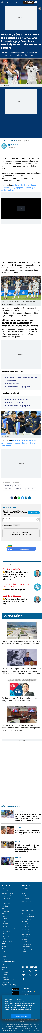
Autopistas (5, 956)
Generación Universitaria (26, 928)
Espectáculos (6, 931)
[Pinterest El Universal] (36, 975)
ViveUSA (25, 939)
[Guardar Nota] (29, 497)
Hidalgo (24, 896)
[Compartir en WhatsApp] (18, 497)
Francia (16, 485)
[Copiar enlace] (26, 497)
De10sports (26, 934)
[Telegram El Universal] (23, 971)
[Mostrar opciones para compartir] (39, 8)
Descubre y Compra (29, 914)
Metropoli (5, 913)
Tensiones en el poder (15, 589)
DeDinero (25, 936)
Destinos (5, 954)
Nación (4, 888)
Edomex (25, 888)
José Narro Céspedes (12, 596)
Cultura (4, 934)
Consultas (5, 959)
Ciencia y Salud (7, 941)
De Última (5, 972)
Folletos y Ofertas (28, 916)
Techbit (4, 946)
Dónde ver (30, 488)
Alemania (7, 485)
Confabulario (6, 936)
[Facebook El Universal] (30, 971)
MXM (3, 944)
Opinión (7, 564)
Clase (3, 964)
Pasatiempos (26, 944)
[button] (28, 2)
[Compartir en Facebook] (11, 497)
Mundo (4, 908)
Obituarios (25, 924)
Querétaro (25, 898)
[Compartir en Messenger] (22, 497)
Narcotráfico (6, 918)
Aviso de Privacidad (23, 1009)
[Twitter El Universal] (36, 971)
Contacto (21, 1021)
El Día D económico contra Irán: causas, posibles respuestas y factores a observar (16, 575)
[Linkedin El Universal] (23, 979)
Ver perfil (12, 148)
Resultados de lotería (27, 950)
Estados (4, 916)
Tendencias (5, 939)
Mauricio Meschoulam (12, 569)
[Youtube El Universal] (23, 975)
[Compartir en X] (15, 497)
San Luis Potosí (27, 901)
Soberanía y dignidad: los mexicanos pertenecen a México (16, 601)
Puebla (24, 893)
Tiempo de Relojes (8, 979)
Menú (3, 949)
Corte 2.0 (5, 891)
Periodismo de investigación (7, 897)
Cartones (5, 923)
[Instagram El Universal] (30, 975)
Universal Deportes (9, 141)
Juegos (24, 941)
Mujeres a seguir (7, 893)
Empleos (25, 921)
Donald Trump (6, 911)
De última (5, 951)
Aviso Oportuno (27, 919)
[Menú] (40, 2)
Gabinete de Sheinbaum (6, 905)
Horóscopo (26, 946)
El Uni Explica (6, 901)
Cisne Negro (6, 982)
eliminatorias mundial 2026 (13, 488)
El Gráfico (25, 931)
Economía (5, 926)
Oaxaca (24, 891)
